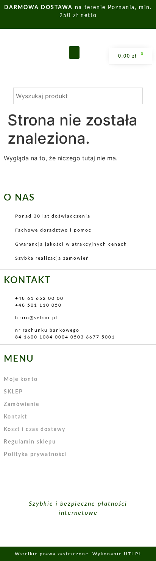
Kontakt (15, 417)
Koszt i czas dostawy (35, 429)
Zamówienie (21, 404)
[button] (74, 52)
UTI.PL (133, 554)
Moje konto (21, 379)
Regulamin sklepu (30, 442)
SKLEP (13, 392)
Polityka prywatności (35, 454)
